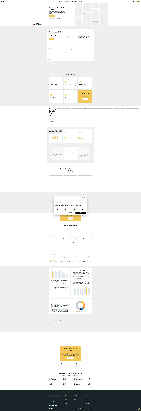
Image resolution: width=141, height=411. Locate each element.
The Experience (61, 1)
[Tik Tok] (58, 395)
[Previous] (58, 116)
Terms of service (76, 396)
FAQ (65, 402)
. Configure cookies (90, 408)
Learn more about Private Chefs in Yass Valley (52, 122)
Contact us (75, 400)
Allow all (81, 212)
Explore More (80, 1)
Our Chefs (66, 1)
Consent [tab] (59, 200)
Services (66, 399)
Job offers (66, 400)
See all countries (88, 403)
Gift (69, 1)
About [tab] (81, 200)
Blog (65, 398)
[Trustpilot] (37, 24)
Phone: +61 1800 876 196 (52, 400)
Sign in (66, 403)
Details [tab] (70, 200)
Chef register (74, 1)
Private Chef (75, 395)
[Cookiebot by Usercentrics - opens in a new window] (83, 197)
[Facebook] (50, 395)
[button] (58, 116)
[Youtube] (60, 395)
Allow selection (70, 212)
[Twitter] (54, 395)
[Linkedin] (56, 395)
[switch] (66, 209)
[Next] (91, 153)
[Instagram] (52, 395)
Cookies (75, 399)
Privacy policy (75, 398)
